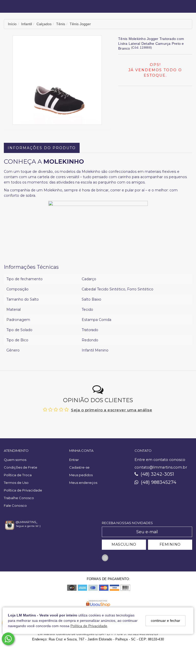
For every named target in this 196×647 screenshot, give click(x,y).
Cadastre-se (79, 467)
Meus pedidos (81, 475)
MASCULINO (124, 544)
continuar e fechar (165, 620)
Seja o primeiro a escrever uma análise (111, 409)
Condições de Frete (20, 467)
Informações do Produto (42, 148)
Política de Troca (18, 475)
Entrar (74, 460)
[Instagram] (105, 558)
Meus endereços (83, 483)
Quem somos (15, 460)
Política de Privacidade (88, 626)
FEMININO (170, 544)
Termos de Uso (16, 483)
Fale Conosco (15, 505)
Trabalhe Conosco (19, 498)
